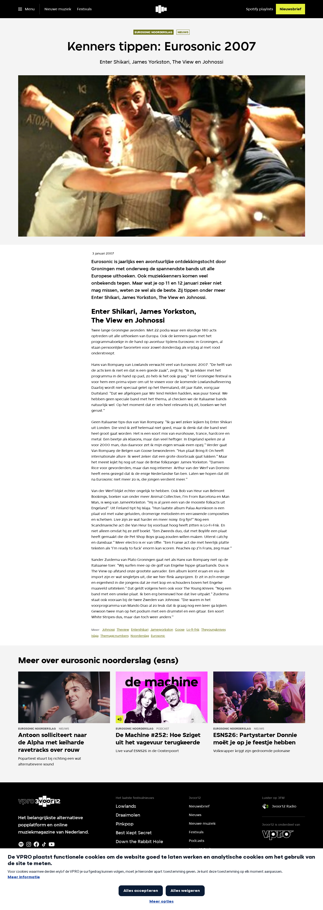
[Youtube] (52, 844)
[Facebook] (36, 844)
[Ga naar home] (161, 9)
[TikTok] (44, 844)
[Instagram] (29, 844)
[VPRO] (278, 835)
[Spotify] (21, 844)
